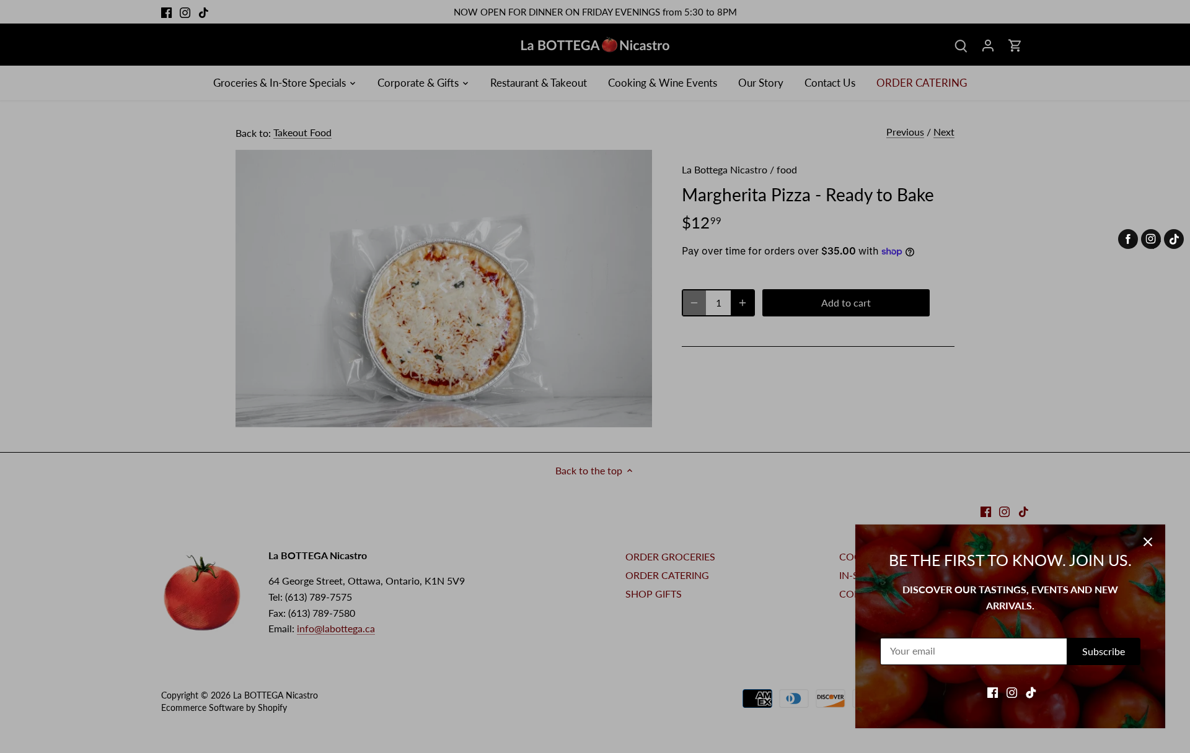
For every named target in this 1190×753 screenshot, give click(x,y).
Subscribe (1103, 651)
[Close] (1147, 541)
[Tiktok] (1031, 692)
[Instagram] (1012, 692)
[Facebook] (992, 692)
